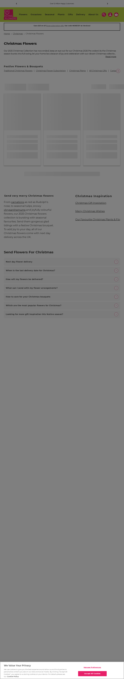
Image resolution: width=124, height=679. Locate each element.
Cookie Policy (13, 676)
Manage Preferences (92, 667)
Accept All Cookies (92, 674)
